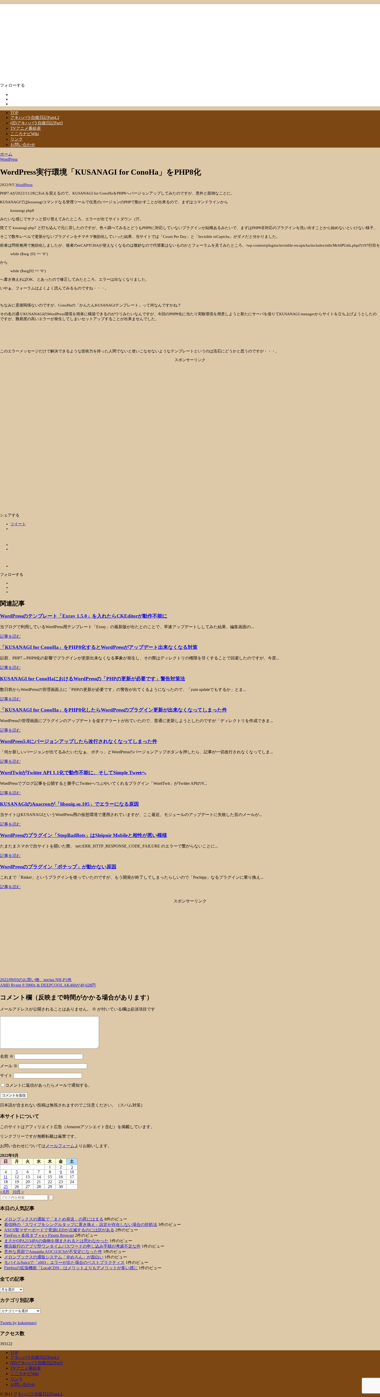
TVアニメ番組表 (25, 128)
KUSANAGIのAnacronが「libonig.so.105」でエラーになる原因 (69, 804)
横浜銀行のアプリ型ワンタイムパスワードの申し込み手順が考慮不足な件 (72, 1246)
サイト (6, 1075)
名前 (6, 1056)
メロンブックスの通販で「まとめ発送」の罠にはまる (53, 1219)
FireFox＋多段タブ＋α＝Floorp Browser (39, 1235)
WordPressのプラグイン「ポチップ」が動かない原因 (58, 866)
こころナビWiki (24, 134)
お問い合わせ (22, 144)
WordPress (24, 185)
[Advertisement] (190, 398)
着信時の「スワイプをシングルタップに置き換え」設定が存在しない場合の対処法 (80, 1224)
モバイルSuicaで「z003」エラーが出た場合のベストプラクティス (64, 1262)
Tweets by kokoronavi (18, 1323)
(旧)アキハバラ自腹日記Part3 (36, 123)
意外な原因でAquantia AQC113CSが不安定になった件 (53, 1251)
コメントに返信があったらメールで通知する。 (48, 1085)
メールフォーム (59, 1146)
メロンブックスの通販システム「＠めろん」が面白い (53, 1257)
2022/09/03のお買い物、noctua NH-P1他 (35, 980)
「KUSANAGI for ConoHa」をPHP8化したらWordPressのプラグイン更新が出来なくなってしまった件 (113, 710)
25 (6, 1186)
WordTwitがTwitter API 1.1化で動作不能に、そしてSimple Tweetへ (73, 772)
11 (5, 1177)
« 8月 (4, 1192)
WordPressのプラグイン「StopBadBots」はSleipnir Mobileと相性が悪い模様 (83, 835)
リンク (16, 139)
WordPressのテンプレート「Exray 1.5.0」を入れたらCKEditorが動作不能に (83, 616)
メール (9, 1066)
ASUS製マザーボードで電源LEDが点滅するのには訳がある (59, 1230)
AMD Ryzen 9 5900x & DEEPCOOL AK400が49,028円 (48, 985)
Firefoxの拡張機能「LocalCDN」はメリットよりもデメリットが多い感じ (71, 1268)
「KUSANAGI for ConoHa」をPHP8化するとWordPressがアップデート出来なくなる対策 (98, 647)
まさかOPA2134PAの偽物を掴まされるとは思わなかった (56, 1241)
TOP (14, 112)
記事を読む (10, 636)
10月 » (18, 1192)
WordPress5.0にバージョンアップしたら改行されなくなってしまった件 (78, 741)
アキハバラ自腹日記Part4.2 (34, 117)
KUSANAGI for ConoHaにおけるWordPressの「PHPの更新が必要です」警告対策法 (92, 678)
